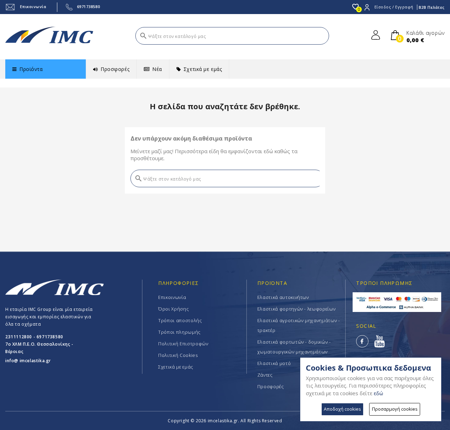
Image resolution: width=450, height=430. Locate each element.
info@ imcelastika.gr (28, 361)
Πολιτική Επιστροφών (183, 343)
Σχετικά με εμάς (175, 367)
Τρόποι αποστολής (180, 320)
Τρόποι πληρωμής (179, 332)
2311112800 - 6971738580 (34, 337)
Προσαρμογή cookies (395, 409)
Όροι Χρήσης (173, 309)
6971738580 (88, 6)
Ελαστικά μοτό (274, 363)
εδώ (378, 393)
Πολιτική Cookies (178, 355)
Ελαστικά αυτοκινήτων (283, 297)
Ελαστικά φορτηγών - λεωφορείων (296, 309)
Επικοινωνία (32, 6)
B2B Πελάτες (432, 7)
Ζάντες (265, 375)
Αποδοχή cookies (342, 409)
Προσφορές (270, 386)
